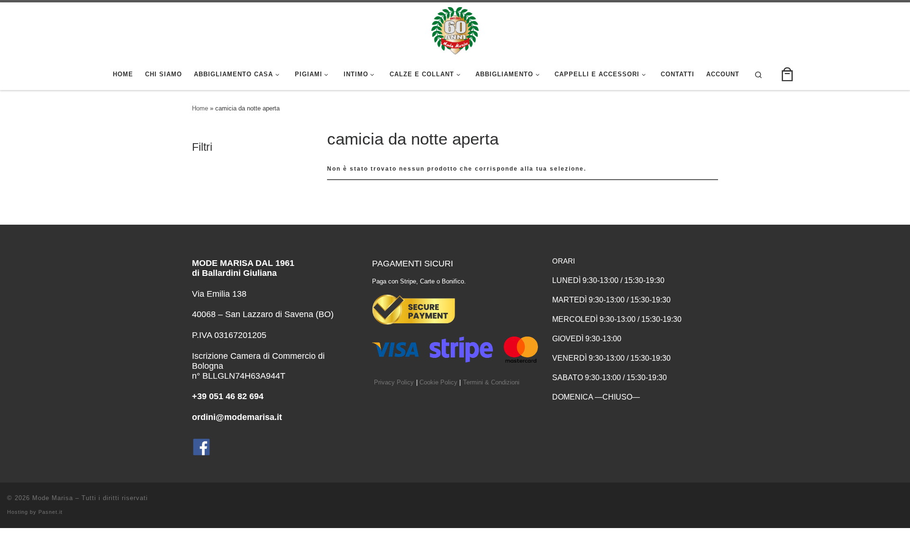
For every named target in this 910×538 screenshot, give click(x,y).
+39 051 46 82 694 (228, 396)
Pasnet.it (50, 512)
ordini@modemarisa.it (237, 417)
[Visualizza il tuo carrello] (787, 74)
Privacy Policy (394, 382)
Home (200, 108)
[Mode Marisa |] (455, 29)
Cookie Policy (438, 382)
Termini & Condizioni (491, 382)
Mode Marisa (52, 498)
